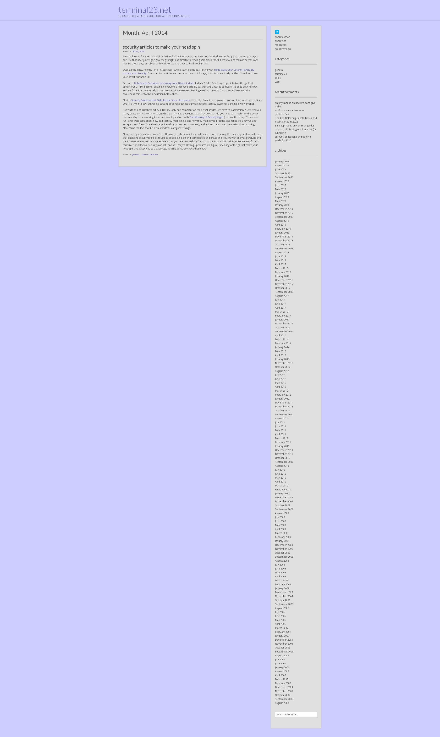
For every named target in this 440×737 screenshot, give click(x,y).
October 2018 (282, 244)
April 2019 (280, 224)
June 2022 (280, 185)
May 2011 (280, 430)
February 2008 (283, 584)
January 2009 (282, 540)
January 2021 (282, 193)
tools (278, 77)
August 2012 (282, 371)
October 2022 (282, 173)
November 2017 (284, 284)
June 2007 (280, 616)
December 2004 (284, 687)
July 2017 (280, 299)
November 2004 (284, 691)
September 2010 (284, 461)
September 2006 (284, 651)
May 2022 (280, 189)
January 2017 (282, 319)
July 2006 (280, 659)
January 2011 (282, 446)
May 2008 (280, 572)
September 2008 (284, 556)
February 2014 (283, 343)
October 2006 (282, 647)
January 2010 (282, 493)
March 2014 (281, 339)
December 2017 (284, 280)
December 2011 (284, 402)
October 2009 (282, 505)
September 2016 (284, 331)
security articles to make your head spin (161, 47)
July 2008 (280, 564)
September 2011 (284, 414)
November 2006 (284, 643)
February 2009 (283, 537)
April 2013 (280, 355)
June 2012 (280, 378)
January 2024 (282, 161)
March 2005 (281, 679)
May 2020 (280, 201)
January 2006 (282, 667)
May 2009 (280, 525)
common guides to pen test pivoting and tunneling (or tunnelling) (295, 129)
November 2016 (284, 323)
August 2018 (282, 252)
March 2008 (281, 580)
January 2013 (282, 359)
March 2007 (281, 627)
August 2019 (282, 220)
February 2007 (283, 631)
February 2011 (283, 442)
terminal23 (281, 73)
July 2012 (280, 374)
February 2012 (283, 394)
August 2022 (282, 181)
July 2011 (280, 422)
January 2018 (282, 276)
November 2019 (284, 212)
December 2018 (284, 236)
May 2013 (280, 351)
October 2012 (282, 367)
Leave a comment (149, 154)
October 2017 (282, 288)
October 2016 (282, 327)
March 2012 (281, 390)
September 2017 (284, 291)
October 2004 (282, 695)
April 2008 (280, 576)
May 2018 (280, 260)
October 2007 (282, 600)
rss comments (283, 48)
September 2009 (284, 509)
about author (282, 36)
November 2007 (284, 596)
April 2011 (280, 434)
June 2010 (280, 473)
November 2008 (284, 548)
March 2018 (281, 268)
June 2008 (280, 568)
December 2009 (284, 497)
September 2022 (284, 177)
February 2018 (283, 272)
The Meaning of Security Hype (206, 117)
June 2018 (280, 256)
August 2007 (282, 608)
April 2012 (280, 386)
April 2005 (280, 675)
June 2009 (280, 521)
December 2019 (284, 208)
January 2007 (282, 635)
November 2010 (284, 454)
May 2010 (280, 477)
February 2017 (283, 315)
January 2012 (282, 398)
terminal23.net (145, 9)
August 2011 (282, 418)
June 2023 (280, 169)
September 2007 (284, 604)
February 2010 (283, 489)
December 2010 (284, 450)
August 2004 (282, 703)
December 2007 (284, 592)
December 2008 (284, 544)
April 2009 (280, 529)
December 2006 (284, 639)
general (135, 154)
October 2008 (282, 552)
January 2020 (282, 205)
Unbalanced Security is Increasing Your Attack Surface (164, 83)
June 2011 (280, 426)
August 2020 (282, 197)
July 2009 (280, 517)
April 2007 (280, 623)
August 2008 (282, 560)
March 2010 (281, 485)
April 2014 (280, 335)
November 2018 (284, 240)
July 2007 (280, 612)
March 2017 (281, 311)
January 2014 (282, 347)
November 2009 (284, 501)
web (277, 81)
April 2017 (280, 307)
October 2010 (282, 457)
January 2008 (282, 588)
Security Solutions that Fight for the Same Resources (160, 100)
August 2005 (282, 671)
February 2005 (283, 683)
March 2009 (281, 533)
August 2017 (282, 295)
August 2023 (282, 165)
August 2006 (282, 655)
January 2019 (282, 232)
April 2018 (280, 264)
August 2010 (282, 465)
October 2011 (282, 410)
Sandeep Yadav (283, 125)
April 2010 (280, 481)
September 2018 (284, 248)
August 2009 (282, 513)
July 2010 (280, 469)
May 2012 (280, 382)
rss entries (281, 44)
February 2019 (283, 228)
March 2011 (281, 438)
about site (280, 40)
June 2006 (280, 663)
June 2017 (280, 303)
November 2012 (284, 363)
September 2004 (284, 699)
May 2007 (280, 620)
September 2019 (284, 216)
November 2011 (284, 406)
